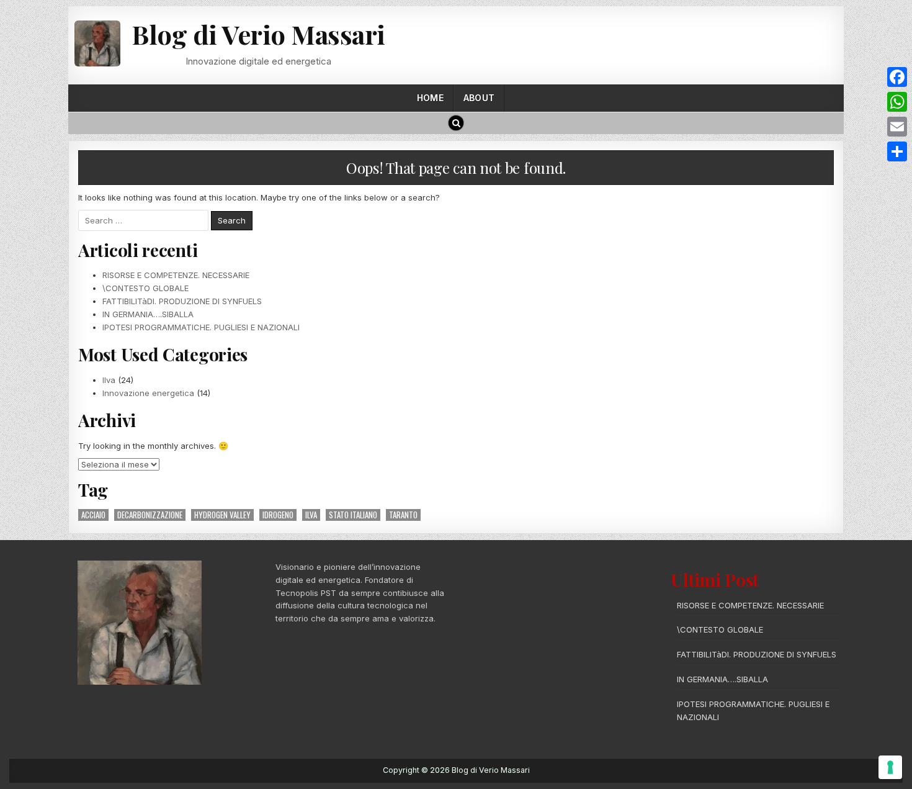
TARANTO (403, 515)
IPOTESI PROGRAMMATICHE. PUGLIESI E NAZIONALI (201, 327)
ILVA (311, 515)
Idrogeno (277, 515)
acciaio (93, 515)
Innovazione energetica (148, 393)
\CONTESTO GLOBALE (145, 288)
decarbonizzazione (149, 515)
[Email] (897, 126)
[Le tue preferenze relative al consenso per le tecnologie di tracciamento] (890, 767)
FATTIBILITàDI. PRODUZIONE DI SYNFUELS (182, 301)
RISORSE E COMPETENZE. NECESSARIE (175, 275)
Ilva (108, 380)
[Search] (456, 122)
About (478, 97)
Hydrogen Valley (222, 515)
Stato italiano (353, 515)
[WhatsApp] (897, 101)
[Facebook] (897, 77)
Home (430, 97)
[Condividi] (897, 151)
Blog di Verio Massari (258, 34)
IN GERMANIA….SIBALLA (148, 314)
